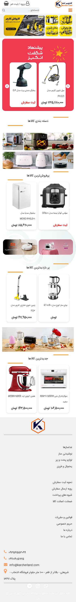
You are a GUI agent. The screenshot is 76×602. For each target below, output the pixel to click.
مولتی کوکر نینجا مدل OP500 (54, 213)
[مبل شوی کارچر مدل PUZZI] (52, 75)
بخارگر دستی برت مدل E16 (24, 90)
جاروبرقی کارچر (66, 31)
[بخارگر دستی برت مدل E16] (23, 75)
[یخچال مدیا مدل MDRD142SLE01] (21, 195)
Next (68, 86)
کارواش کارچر (67, 20)
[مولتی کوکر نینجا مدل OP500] (53, 195)
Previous (7, 86)
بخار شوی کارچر (52, 31)
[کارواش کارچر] (24, 25)
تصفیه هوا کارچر (52, 20)
